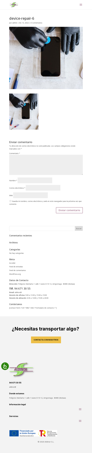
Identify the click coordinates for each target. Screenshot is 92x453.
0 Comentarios (36, 23)
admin (14, 23)
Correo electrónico (17, 188)
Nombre (13, 180)
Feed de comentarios (17, 270)
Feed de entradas (16, 266)
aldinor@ (18, 292)
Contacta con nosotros (46, 340)
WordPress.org (15, 274)
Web (11, 195)
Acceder (12, 263)
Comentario (14, 153)
